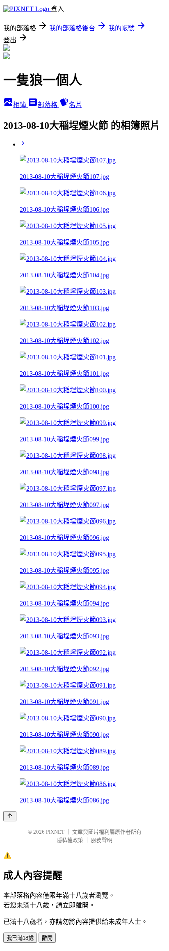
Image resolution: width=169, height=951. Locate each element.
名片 (75, 104)
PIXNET (55, 832)
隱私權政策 (70, 840)
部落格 (48, 104)
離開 (47, 938)
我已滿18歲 (20, 938)
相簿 (20, 104)
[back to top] (9, 816)
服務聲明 (101, 840)
